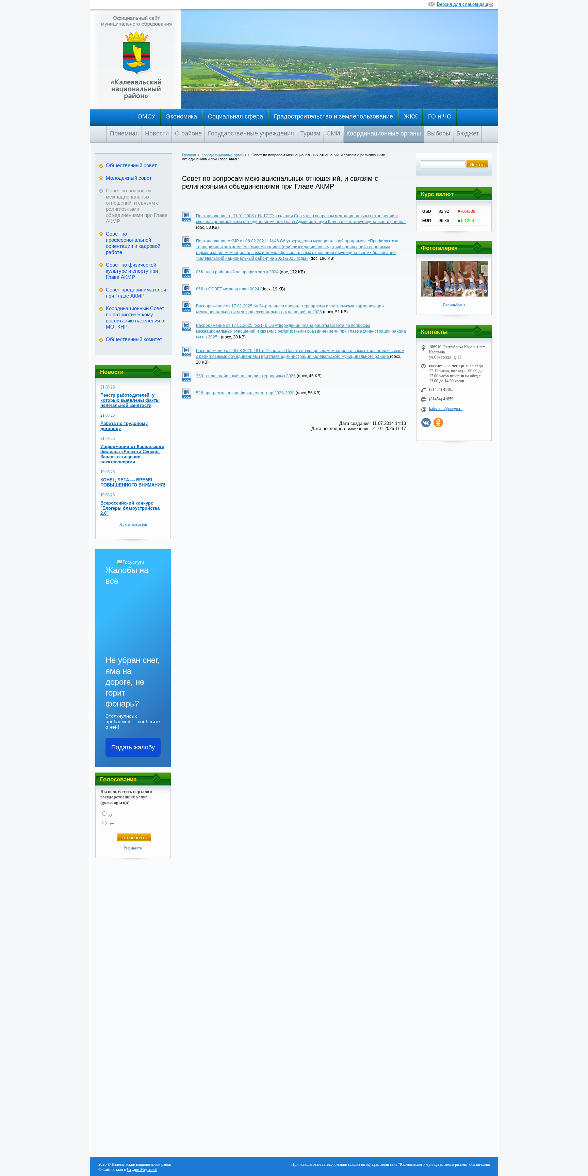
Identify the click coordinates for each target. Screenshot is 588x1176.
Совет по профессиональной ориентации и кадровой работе (133, 243)
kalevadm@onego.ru (445, 408)
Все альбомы (454, 305)
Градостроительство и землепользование (333, 116)
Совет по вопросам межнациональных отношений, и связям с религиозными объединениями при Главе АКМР (136, 206)
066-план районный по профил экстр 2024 (237, 272)
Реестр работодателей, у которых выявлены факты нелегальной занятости (130, 400)
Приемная (124, 133)
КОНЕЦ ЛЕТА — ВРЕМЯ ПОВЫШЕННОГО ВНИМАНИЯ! (132, 482)
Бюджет (467, 133)
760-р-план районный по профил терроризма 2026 (246, 376)
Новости (157, 133)
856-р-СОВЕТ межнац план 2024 (227, 289)
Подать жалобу (133, 747)
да (110, 814)
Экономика (181, 116)
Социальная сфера (235, 116)
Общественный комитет (134, 339)
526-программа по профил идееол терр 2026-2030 (245, 393)
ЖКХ (410, 116)
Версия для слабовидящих (465, 4)
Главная (189, 155)
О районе (188, 133)
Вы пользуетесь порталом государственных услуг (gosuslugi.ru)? (126, 797)
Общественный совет (131, 165)
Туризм (310, 133)
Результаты (133, 848)
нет (111, 824)
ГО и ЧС (439, 116)
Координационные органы (383, 133)
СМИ (333, 133)
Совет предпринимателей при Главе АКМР (136, 293)
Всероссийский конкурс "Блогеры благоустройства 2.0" (130, 508)
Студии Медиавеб (142, 1169)
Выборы (438, 133)
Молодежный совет (129, 178)
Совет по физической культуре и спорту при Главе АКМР (132, 271)
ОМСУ (146, 116)
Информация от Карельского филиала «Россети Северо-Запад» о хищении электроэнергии (132, 454)
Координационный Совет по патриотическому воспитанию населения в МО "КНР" (135, 317)
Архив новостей (133, 524)
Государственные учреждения (251, 133)
